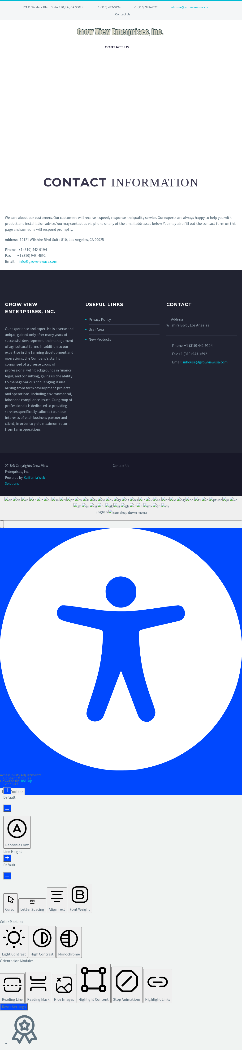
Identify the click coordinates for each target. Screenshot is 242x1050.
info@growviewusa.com (38, 261)
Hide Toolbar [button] (12, 791)
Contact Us (122, 14)
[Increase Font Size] (7, 790)
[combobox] (121, 508)
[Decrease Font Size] (7, 808)
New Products (100, 339)
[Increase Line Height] (7, 858)
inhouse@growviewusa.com (190, 7)
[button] (2, 524)
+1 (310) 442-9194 (108, 7)
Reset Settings (14, 1006)
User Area (96, 329)
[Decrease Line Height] (7, 875)
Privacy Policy (100, 319)
